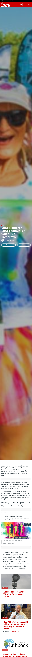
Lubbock (5, 225)
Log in (29, 0)
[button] (8, 245)
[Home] (4, 4)
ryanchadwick (15, 599)
